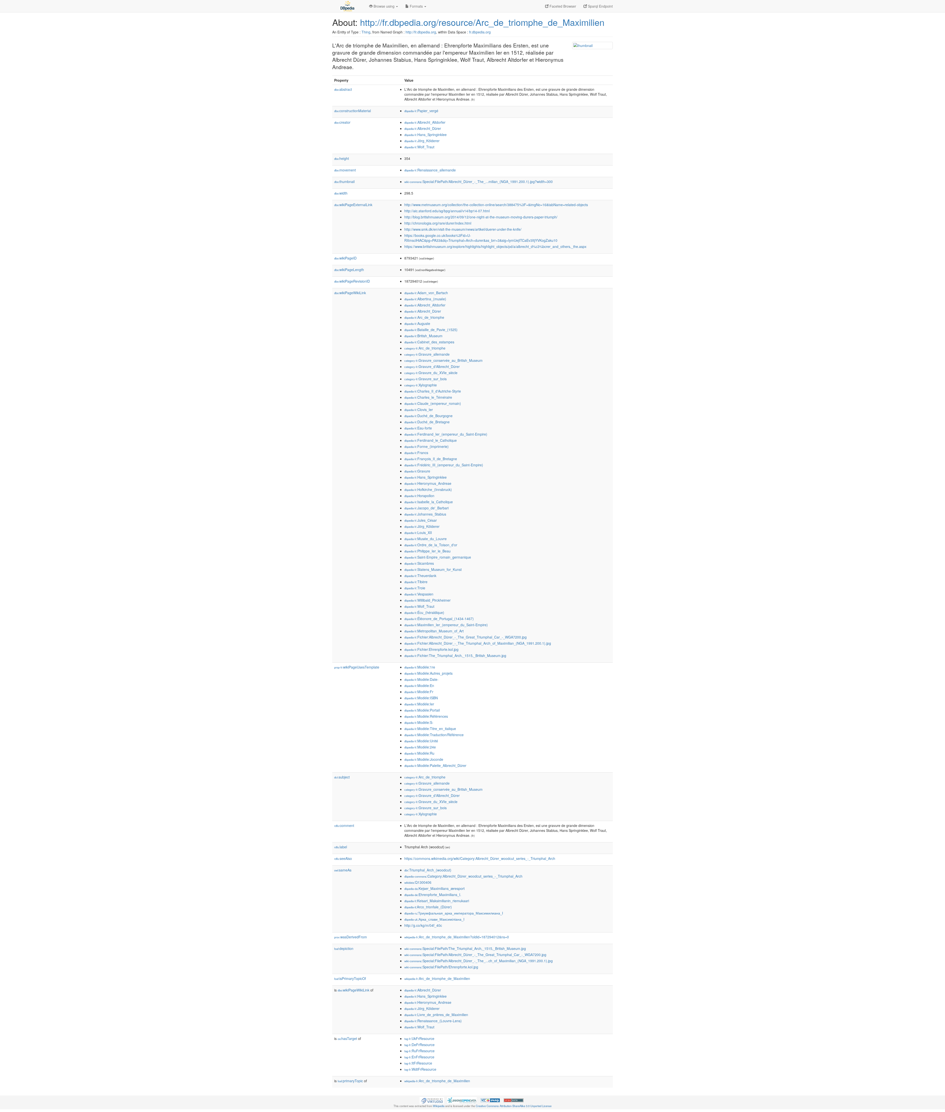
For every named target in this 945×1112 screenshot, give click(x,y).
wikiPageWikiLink (350, 292)
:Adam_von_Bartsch (426, 292)
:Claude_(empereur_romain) (432, 403)
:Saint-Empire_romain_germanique (437, 557)
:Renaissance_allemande (430, 170)
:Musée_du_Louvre (425, 538)
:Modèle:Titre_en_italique (430, 728)
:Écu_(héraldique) (424, 612)
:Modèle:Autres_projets (428, 673)
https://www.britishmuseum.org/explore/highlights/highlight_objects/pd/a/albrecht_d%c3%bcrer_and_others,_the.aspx (495, 246)
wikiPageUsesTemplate (356, 667)
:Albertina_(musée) (425, 298)
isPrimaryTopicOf (350, 978)
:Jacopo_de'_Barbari (426, 507)
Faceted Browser (562, 6)
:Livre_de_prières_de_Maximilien (436, 1014)
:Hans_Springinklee (425, 134)
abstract (343, 89)
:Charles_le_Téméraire (428, 397)
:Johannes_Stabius (425, 514)
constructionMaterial (352, 110)
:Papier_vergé (421, 110)
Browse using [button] (384, 6)
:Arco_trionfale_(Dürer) (428, 906)
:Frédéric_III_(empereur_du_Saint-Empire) (443, 464)
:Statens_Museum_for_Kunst (433, 569)
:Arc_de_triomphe (424, 317)
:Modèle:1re (419, 667)
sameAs (342, 870)
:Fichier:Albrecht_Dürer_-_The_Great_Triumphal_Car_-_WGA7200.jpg (465, 637)
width (340, 193)
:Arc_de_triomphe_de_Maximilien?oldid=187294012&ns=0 (456, 936)
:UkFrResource (419, 1038)
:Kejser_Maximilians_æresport (434, 888)
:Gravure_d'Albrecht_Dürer (432, 366)
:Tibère (415, 581)
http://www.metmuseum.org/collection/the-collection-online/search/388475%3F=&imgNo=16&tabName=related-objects (496, 204)
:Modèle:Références (426, 716)
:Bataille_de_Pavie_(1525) (430, 329)
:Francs (416, 452)
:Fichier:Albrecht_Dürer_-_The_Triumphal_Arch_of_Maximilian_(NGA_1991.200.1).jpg (477, 643)
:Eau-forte (418, 428)
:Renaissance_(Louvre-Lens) (433, 1020)
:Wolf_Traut (419, 146)
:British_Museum (423, 335)
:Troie (414, 587)
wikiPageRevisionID (352, 281)
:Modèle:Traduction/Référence (434, 734)
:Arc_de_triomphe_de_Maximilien (437, 978)
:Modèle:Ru (419, 753)
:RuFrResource (419, 1050)
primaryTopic (350, 1080)
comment (344, 825)
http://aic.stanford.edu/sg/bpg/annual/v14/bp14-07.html (447, 210)
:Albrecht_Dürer (422, 128)
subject (342, 777)
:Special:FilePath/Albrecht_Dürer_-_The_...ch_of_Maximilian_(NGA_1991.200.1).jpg (478, 960)
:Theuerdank (420, 575)
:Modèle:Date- (421, 679)
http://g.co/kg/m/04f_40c (423, 925)
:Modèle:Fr (418, 691)
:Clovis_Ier (418, 409)
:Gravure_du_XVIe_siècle (430, 372)
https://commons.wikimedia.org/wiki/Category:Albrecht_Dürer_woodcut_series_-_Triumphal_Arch (479, 858)
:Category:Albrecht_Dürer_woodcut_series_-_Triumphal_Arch (463, 876)
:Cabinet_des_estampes (429, 341)
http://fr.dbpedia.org (421, 32)
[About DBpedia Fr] (347, 6)
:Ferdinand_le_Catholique (430, 440)
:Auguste (417, 323)
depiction (343, 948)
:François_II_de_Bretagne (430, 458)
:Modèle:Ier (419, 703)
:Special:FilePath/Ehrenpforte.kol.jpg (441, 966)
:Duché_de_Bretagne (427, 421)
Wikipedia (438, 1106)
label (340, 846)
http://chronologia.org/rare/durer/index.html (437, 223)
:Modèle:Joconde (423, 759)
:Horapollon (419, 495)
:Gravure (417, 471)
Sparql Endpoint (600, 6)
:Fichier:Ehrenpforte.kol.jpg (431, 649)
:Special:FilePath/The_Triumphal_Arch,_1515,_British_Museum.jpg (465, 948)
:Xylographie (420, 384)
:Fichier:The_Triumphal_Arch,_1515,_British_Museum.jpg (455, 655)
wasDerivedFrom (350, 936)
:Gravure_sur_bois (425, 378)
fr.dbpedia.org (480, 32)
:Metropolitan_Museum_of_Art (434, 630)
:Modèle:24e (420, 747)
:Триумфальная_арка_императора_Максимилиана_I (453, 913)
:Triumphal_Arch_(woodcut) (427, 870)
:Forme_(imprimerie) (426, 446)
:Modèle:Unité (421, 740)
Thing (366, 32)
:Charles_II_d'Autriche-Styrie (432, 391)
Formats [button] (416, 6)
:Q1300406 (417, 882)
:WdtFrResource (420, 1069)
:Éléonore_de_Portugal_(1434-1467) (439, 618)
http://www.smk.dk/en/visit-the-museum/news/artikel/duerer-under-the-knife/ (462, 229)
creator (342, 122)
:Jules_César (420, 520)
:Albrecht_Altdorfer (424, 122)
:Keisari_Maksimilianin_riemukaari (436, 900)
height (341, 158)
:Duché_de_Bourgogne (428, 415)
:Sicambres (419, 563)
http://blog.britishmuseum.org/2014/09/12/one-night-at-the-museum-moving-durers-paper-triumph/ (480, 216)
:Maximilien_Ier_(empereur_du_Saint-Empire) (446, 624)
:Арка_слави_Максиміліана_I (434, 919)
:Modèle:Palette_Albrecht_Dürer (435, 765)
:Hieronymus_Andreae (427, 483)
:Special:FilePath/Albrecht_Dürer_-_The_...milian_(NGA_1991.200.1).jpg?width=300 (478, 181)
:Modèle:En (419, 685)
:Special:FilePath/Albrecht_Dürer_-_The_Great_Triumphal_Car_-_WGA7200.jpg (475, 954)
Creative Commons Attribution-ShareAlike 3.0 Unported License (513, 1106)
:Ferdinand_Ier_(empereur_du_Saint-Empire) (445, 434)
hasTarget (347, 1038)
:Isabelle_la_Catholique (428, 501)
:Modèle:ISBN (421, 697)
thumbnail (344, 181)
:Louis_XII (418, 532)
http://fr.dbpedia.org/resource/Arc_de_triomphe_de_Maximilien (482, 22)
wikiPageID (345, 258)
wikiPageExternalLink (353, 204)
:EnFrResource (419, 1056)
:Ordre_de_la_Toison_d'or (430, 544)
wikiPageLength (349, 269)
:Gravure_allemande (427, 354)
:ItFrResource (418, 1063)
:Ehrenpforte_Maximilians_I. (432, 894)
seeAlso (343, 858)
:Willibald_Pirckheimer (427, 600)
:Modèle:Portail (422, 710)
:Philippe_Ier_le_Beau (427, 550)
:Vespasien (418, 594)
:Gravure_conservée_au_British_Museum (443, 360)
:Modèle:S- (418, 722)
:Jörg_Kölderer (422, 140)
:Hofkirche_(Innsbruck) (428, 489)
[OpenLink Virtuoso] (432, 1100)
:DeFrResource (419, 1044)
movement (345, 170)
